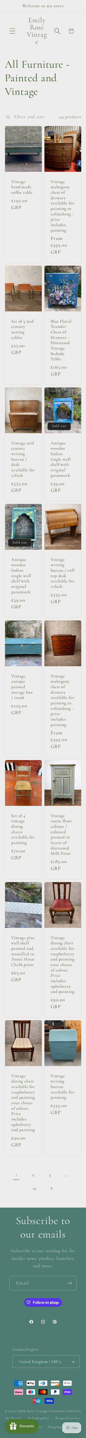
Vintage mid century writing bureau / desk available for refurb (23, 459)
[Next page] (51, 1188)
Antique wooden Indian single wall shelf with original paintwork (61, 459)
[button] (12, 31)
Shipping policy (60, 1427)
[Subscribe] (69, 1283)
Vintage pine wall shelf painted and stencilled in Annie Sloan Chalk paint (23, 951)
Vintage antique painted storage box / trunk (22, 686)
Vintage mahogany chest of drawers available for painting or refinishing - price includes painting (63, 206)
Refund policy (38, 1418)
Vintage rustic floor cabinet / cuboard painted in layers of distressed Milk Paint (61, 834)
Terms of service (67, 1418)
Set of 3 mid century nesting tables (22, 329)
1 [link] (16, 1175)
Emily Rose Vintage (32, 1411)
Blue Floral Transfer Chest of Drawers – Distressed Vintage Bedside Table (61, 340)
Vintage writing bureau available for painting (63, 1086)
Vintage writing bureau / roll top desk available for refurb (63, 573)
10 (35, 1188)
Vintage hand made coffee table (22, 187)
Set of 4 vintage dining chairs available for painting (23, 829)
